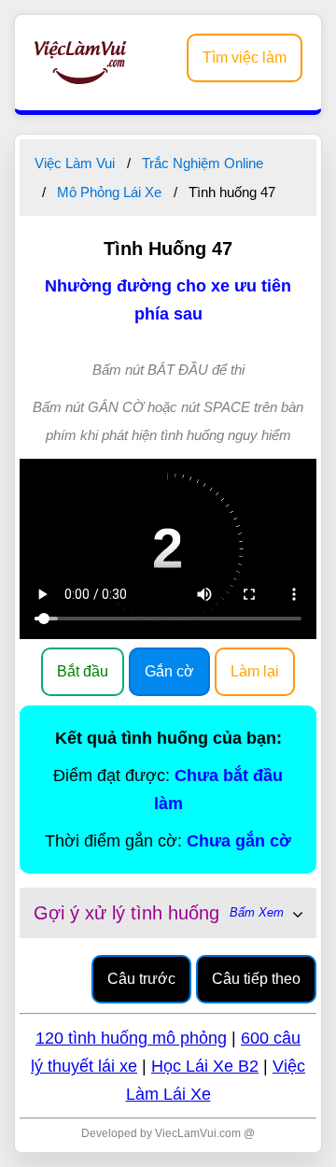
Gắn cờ (169, 671)
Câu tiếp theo (256, 979)
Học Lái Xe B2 (205, 1066)
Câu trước (141, 979)
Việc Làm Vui (75, 163)
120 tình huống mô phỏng (131, 1038)
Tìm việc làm (245, 57)
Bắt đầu (82, 671)
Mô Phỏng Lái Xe (109, 192)
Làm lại (255, 671)
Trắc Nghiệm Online (202, 163)
